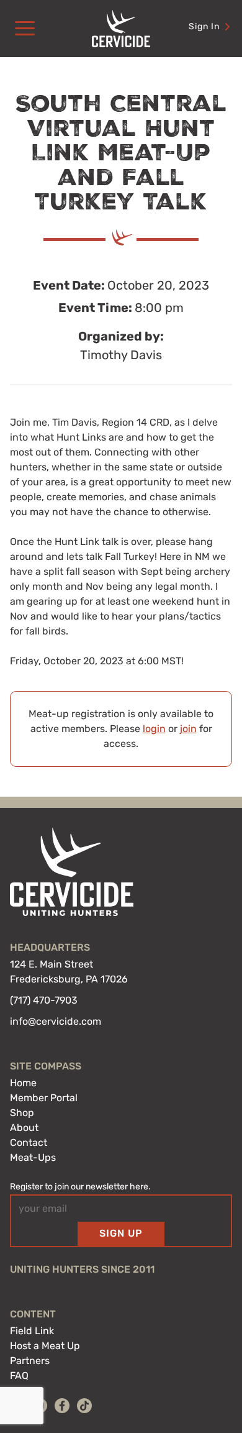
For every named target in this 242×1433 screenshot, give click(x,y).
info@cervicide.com (55, 1021)
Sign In (204, 26)
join (188, 729)
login (154, 729)
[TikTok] (84, 1405)
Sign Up (121, 1233)
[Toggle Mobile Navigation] (25, 28)
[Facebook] (62, 1405)
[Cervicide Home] (121, 28)
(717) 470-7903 (44, 1000)
